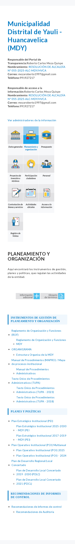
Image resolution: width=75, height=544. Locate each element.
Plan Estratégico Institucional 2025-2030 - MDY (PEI (41, 428)
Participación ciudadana (31, 176)
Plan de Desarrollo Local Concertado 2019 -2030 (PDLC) (38, 472)
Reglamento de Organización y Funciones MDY (41, 342)
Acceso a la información (46, 205)
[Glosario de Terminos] (52, 295)
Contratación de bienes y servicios (15, 205)
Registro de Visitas (15, 234)
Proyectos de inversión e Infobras (15, 178)
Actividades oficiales (31, 205)
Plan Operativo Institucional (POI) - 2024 (41, 455)
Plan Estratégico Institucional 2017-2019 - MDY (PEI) (41, 437)
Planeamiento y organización (31, 148)
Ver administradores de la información (32, 120)
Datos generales (15, 146)
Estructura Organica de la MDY (35, 354)
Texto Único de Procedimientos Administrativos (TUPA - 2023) (35, 390)
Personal (46, 175)
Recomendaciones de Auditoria (35, 511)
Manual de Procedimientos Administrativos (32, 371)
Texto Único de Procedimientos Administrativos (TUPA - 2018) (35, 399)
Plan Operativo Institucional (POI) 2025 (40, 450)
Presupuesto (46, 146)
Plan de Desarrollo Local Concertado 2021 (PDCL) (38, 481)
